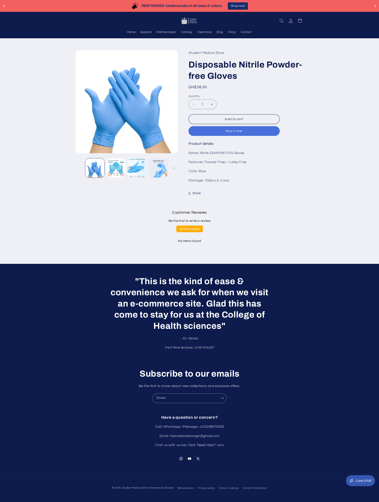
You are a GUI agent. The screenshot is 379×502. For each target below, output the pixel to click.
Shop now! (237, 6)
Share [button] (196, 193)
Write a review (190, 228)
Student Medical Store (135, 488)
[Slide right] (173, 168)
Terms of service (229, 488)
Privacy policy (206, 488)
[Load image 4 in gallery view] (158, 168)
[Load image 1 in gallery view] (94, 168)
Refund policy (186, 488)
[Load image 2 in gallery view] (116, 168)
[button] (281, 20)
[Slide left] (80, 168)
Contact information (255, 488)
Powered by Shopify (162, 488)
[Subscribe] (222, 398)
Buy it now (234, 131)
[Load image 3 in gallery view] (137, 168)
